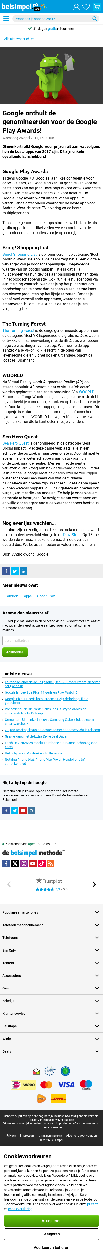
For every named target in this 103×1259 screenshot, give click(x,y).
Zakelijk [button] (8, 1001)
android (13, 596)
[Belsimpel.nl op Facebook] (6, 810)
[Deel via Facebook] (6, 571)
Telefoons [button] (10, 938)
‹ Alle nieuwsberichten (18, 39)
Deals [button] (6, 1051)
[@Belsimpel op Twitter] (14, 810)
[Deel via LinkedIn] (23, 571)
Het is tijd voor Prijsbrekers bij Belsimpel (34, 753)
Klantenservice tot (31, 844)
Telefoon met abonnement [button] (22, 925)
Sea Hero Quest (15, 443)
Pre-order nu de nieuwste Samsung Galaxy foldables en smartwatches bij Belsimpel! (45, 711)
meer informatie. (51, 1127)
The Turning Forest (18, 330)
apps (28, 596)
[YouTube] (23, 810)
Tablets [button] (8, 963)
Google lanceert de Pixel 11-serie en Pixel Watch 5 (41, 692)
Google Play (46, 596)
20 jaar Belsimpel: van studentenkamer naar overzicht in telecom (52, 730)
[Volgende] (94, 884)
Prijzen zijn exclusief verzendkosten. (52, 1120)
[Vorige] (9, 884)
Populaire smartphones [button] (20, 912)
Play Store (71, 534)
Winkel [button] (7, 1039)
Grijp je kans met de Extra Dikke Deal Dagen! (37, 736)
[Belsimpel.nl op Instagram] (31, 810)
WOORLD (86, 392)
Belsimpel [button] (10, 1026)
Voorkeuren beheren (51, 1247)
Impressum (27, 1135)
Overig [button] (7, 988)
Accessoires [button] (11, 976)
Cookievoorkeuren (50, 1136)
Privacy (11, 1135)
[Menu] (6, 18)
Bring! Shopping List (19, 254)
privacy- (93, 1204)
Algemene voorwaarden (81, 1135)
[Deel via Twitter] (15, 571)
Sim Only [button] (9, 950)
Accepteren (52, 1220)
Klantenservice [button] (13, 1013)
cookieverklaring (20, 1209)
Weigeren (51, 1234)
